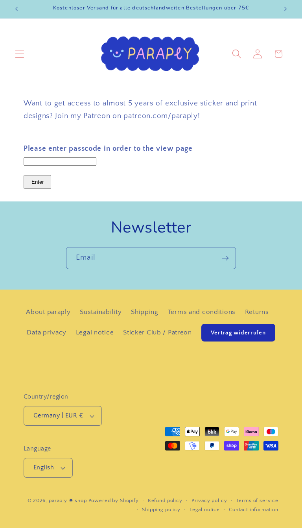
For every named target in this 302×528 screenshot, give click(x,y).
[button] (19, 54)
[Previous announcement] (16, 9)
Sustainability (101, 312)
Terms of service (257, 500)
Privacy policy (209, 500)
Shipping (144, 312)
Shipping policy (161, 509)
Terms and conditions (202, 312)
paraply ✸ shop (68, 500)
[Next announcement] (285, 9)
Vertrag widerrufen (238, 332)
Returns (257, 312)
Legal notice (95, 332)
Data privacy (46, 332)
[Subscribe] (225, 258)
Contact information (253, 509)
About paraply (48, 312)
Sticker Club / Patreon (157, 332)
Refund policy (165, 500)
